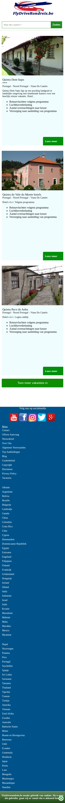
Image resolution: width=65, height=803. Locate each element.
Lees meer (51, 141)
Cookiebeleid (8, 460)
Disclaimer (7, 469)
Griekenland (8, 574)
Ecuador (6, 748)
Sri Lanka (7, 674)
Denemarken (8, 539)
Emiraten (6, 552)
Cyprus (5, 535)
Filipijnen (7, 561)
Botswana (6, 739)
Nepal (5, 644)
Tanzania (6, 683)
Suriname (6, 679)
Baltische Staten (10, 726)
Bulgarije (6, 504)
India (4, 591)
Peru (4, 657)
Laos (4, 770)
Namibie (6, 787)
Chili (4, 744)
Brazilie (6, 500)
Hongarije (7, 578)
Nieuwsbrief (8, 439)
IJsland (5, 587)
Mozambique (8, 783)
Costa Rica (7, 526)
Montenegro (8, 778)
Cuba (4, 530)
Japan (4, 761)
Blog (4, 456)
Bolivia (5, 496)
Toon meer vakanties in (32, 383)
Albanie (6, 487)
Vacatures (6, 478)
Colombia (7, 522)
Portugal (6, 661)
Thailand (6, 687)
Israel (4, 600)
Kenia (5, 765)
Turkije (5, 700)
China (5, 517)
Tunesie (6, 696)
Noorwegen (7, 648)
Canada (5, 513)
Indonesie (6, 595)
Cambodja (7, 509)
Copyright (7, 465)
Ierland (5, 582)
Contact (6, 430)
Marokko (6, 626)
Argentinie (7, 492)
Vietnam (6, 709)
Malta (5, 621)
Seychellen (7, 666)
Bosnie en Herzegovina (13, 735)
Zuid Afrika (8, 713)
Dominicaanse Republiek (14, 543)
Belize (5, 731)
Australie (6, 722)
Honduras (6, 757)
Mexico (5, 630)
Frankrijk (6, 569)
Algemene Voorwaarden (13, 447)
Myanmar (6, 634)
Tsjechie (6, 692)
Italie (4, 604)
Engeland (6, 556)
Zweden (6, 718)
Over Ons (6, 443)
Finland (6, 565)
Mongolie (6, 774)
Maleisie (6, 617)
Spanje (5, 670)
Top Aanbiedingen (11, 452)
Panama (6, 653)
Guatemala (7, 752)
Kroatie (5, 608)
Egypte (5, 548)
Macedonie (7, 613)
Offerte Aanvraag (10, 434)
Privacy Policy (9, 473)
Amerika (6, 705)
